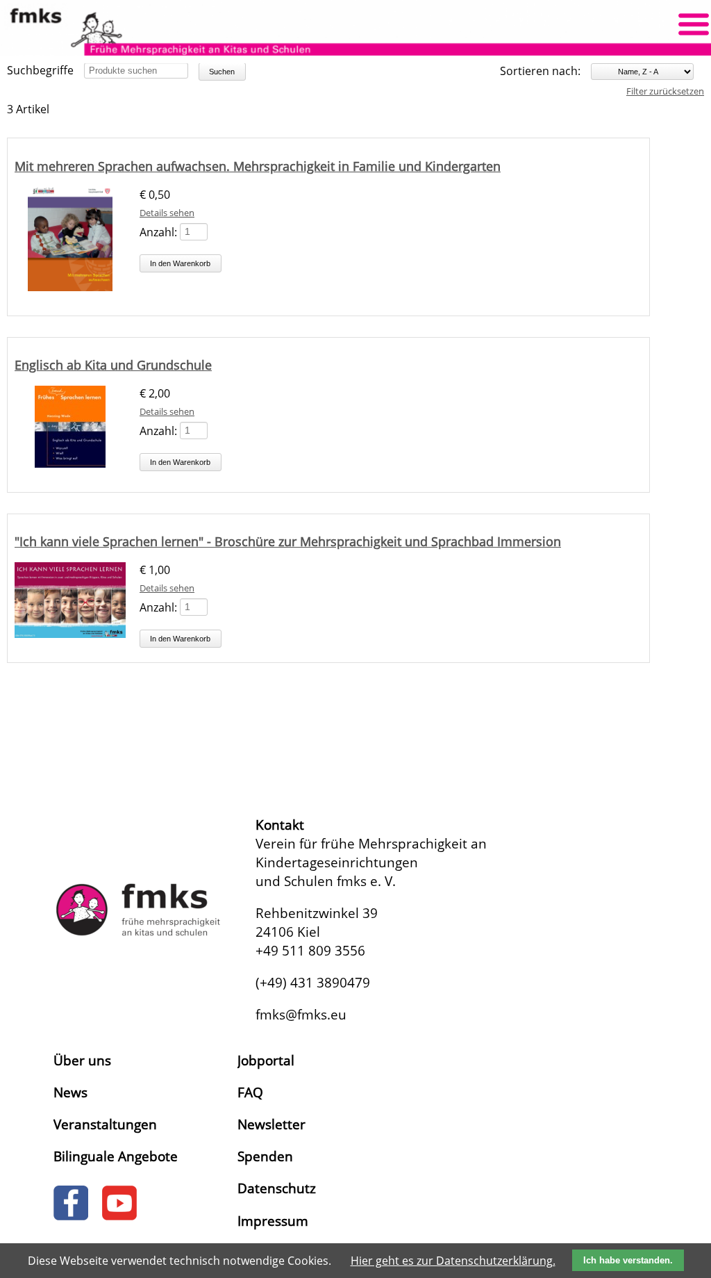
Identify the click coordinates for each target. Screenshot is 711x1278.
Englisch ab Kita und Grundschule (113, 365)
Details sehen (167, 212)
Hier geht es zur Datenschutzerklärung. (453, 1260)
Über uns (82, 1060)
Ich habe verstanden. (628, 1260)
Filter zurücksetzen (665, 91)
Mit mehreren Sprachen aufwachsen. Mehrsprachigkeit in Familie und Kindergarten (258, 166)
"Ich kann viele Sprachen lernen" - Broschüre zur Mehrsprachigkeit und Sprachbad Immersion (288, 541)
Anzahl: (158, 231)
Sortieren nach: (540, 71)
